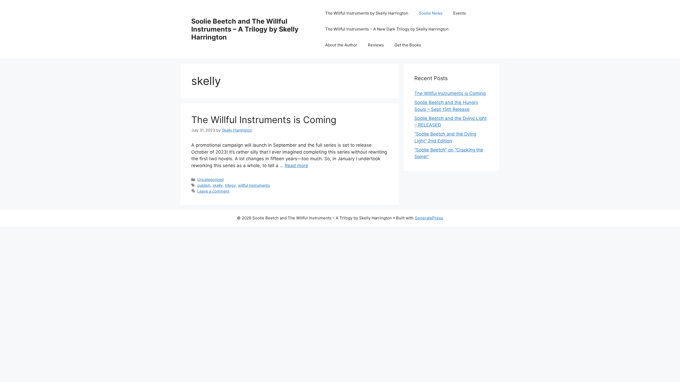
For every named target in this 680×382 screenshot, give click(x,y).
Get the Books (407, 44)
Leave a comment (213, 191)
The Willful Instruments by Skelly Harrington (366, 13)
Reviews (376, 44)
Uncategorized (210, 179)
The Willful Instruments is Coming (263, 119)
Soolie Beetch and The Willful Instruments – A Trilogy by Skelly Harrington (245, 29)
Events (459, 13)
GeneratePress (429, 217)
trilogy (230, 185)
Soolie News (431, 13)
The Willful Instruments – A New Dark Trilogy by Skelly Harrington (387, 29)
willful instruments (254, 185)
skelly (217, 185)
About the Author (341, 44)
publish (203, 185)
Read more (296, 165)
